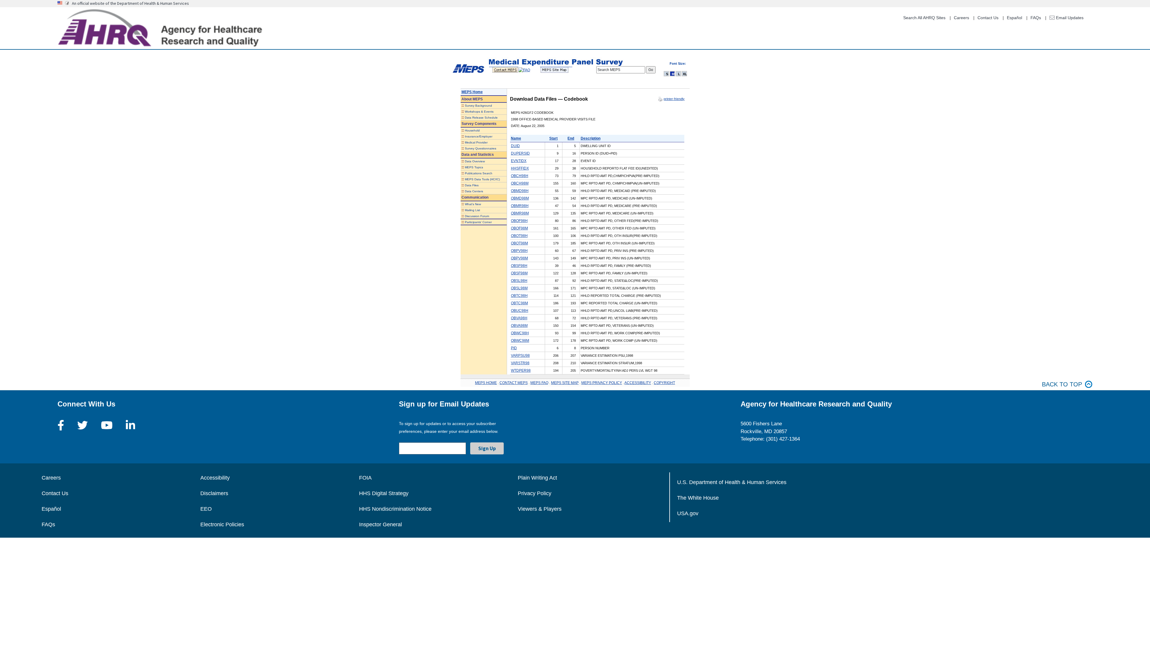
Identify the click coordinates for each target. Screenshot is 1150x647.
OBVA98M (519, 326)
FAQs (1036, 17)
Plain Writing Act (537, 478)
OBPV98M (519, 258)
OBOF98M (519, 228)
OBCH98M (520, 183)
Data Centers (474, 191)
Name (516, 138)
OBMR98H (520, 206)
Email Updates (1069, 17)
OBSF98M (519, 273)
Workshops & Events (479, 111)
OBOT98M (519, 243)
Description (590, 138)
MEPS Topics (474, 167)
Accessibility (215, 478)
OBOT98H (519, 236)
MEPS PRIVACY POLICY (601, 383)
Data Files (472, 185)
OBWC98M (520, 340)
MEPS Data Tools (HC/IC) (482, 179)
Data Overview (475, 161)
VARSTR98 (520, 363)
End (571, 138)
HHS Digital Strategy (383, 493)
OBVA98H (519, 318)
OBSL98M (519, 288)
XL (685, 74)
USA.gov (687, 513)
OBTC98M (519, 303)
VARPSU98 (520, 355)
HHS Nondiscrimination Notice (395, 509)
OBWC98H (520, 333)
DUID (515, 146)
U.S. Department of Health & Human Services (731, 482)
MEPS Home (472, 92)
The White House (698, 498)
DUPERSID (520, 153)
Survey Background (478, 105)
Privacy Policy (534, 493)
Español (1014, 17)
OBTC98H (519, 296)
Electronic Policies (222, 524)
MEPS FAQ (539, 383)
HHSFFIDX (520, 168)
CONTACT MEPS (514, 383)
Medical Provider (476, 142)
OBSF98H (519, 266)
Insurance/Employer (478, 136)
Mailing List (472, 210)
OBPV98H (519, 251)
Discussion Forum (477, 216)
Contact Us (988, 17)
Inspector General (380, 524)
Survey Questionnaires (480, 148)
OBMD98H (520, 191)
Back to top (1062, 384)
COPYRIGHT (664, 383)
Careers (961, 17)
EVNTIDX (518, 161)
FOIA (365, 478)
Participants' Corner (478, 222)
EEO (206, 509)
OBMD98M (520, 198)
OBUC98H (519, 311)
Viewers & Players (540, 509)
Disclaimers (214, 493)
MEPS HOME (486, 383)
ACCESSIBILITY (637, 383)
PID (514, 348)
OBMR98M (520, 213)
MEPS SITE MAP (565, 383)
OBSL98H (519, 281)
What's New (473, 204)
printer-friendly (674, 99)
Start (553, 138)
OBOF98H (519, 221)
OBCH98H (519, 176)
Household (472, 130)
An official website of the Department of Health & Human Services (130, 3)
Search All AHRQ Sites (924, 17)
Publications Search (478, 173)
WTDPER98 (521, 370)
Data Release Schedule (481, 117)
